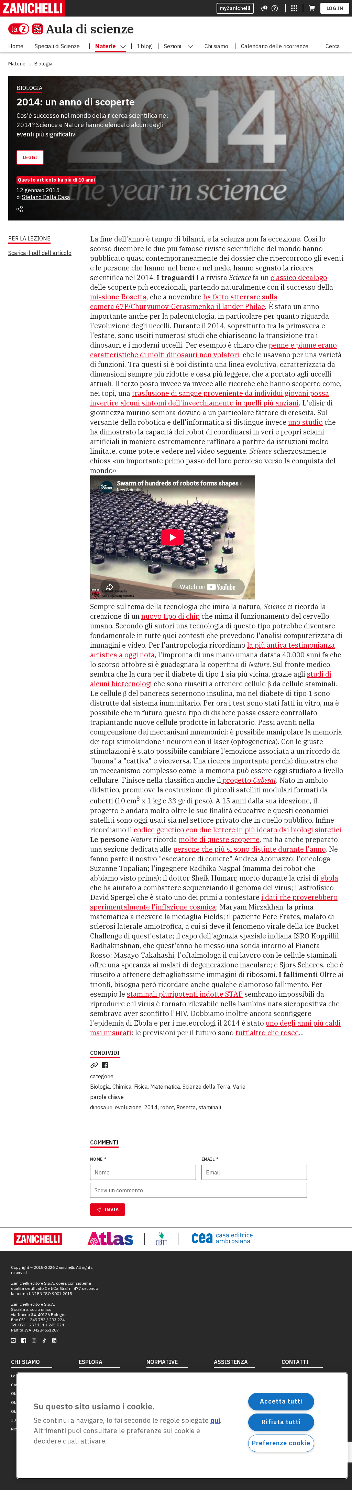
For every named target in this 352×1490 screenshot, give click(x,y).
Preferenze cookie (281, 1443)
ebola (329, 878)
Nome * (98, 1159)
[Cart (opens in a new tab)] (312, 8)
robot (167, 1107)
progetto (248, 780)
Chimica (122, 1086)
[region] (182, 1425)
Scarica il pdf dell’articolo (40, 252)
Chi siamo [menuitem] (216, 46)
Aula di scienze (90, 29)
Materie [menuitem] (105, 46)
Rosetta (186, 1107)
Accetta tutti (281, 1401)
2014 (151, 1107)
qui (215, 1420)
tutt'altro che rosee (267, 1032)
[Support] (264, 8)
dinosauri (101, 1107)
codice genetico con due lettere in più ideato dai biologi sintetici (237, 829)
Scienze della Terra (206, 1086)
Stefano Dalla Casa (46, 197)
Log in (335, 8)
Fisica (141, 1086)
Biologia (100, 1086)
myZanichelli (235, 8)
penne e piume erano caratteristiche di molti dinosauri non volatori (213, 349)
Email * (210, 1159)
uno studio (305, 422)
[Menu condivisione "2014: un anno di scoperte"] (19, 209)
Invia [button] (111, 1209)
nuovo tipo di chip (170, 616)
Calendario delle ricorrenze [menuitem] (274, 46)
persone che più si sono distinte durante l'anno (249, 849)
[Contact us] (275, 8)
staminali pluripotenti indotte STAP (185, 994)
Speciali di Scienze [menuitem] (57, 46)
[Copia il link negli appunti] (95, 1065)
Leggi (30, 157)
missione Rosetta (118, 296)
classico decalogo (299, 277)
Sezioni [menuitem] (172, 46)
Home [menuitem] (15, 46)
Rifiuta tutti (281, 1422)
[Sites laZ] (294, 8)
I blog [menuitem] (144, 46)
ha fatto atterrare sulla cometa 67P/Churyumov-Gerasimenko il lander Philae (183, 301)
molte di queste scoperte (219, 839)
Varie (239, 1086)
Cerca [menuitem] (333, 46)
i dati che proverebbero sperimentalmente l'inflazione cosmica (214, 902)
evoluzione (128, 1107)
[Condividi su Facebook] (106, 1065)
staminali (209, 1107)
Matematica (165, 1086)
